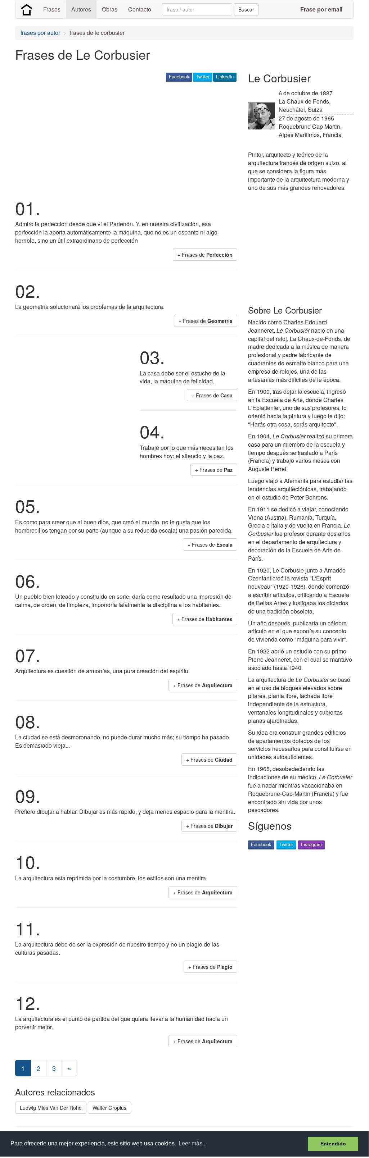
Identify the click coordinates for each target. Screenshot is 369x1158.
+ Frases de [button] (205, 254)
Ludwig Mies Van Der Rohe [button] (51, 1107)
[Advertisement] (146, 138)
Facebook (179, 76)
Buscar (246, 9)
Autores (81, 9)
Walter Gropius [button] (109, 1107)
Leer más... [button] (193, 1143)
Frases (51, 9)
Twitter (203, 76)
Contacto (139, 9)
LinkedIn (225, 76)
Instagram (311, 844)
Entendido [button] (333, 1143)
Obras (109, 9)
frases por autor (40, 32)
